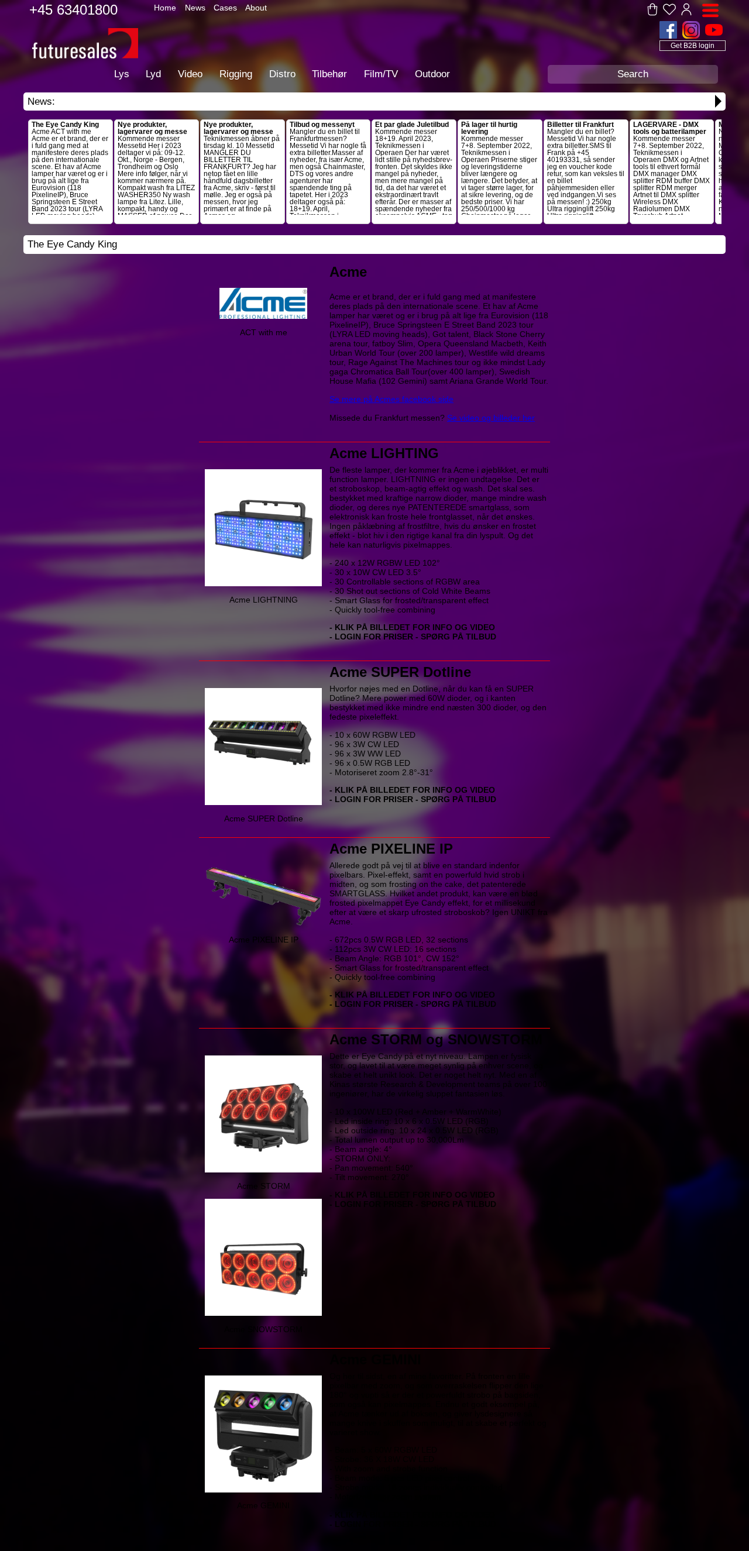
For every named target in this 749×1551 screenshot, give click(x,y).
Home (165, 7)
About (256, 7)
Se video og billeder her (491, 417)
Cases (225, 7)
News (195, 7)
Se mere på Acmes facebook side (391, 399)
